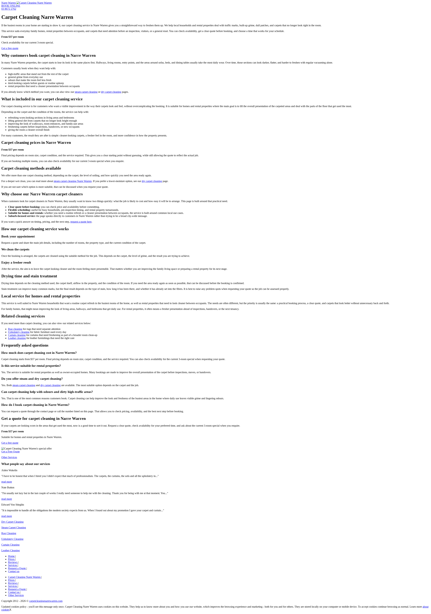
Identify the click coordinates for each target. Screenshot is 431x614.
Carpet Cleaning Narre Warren (24, 577)
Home (11, 556)
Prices (11, 559)
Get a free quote (9, 48)
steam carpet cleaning (86, 91)
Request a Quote (17, 568)
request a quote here (81, 221)
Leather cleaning (17, 338)
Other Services (9, 457)
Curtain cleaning (17, 335)
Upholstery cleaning (18, 332)
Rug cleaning (15, 329)
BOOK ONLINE (10, 5)
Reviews (13, 562)
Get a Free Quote (10, 451)
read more (6, 481)
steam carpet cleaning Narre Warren (73, 181)
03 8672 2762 (8, 8)
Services (13, 565)
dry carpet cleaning (111, 91)
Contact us (13, 571)
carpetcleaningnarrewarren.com (45, 601)
